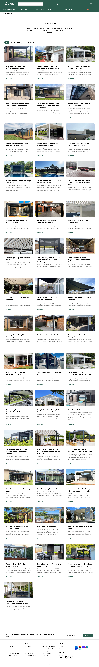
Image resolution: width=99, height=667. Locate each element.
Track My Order (13, 649)
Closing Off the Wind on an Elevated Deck (78, 221)
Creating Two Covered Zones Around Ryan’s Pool (79, 67)
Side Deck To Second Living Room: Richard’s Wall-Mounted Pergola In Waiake (49, 451)
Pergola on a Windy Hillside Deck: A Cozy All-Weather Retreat (80, 565)
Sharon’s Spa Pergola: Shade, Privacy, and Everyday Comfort (79, 490)
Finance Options (46, 651)
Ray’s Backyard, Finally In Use (47, 489)
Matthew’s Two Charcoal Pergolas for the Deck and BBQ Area (79, 260)
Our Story (28, 646)
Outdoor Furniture (9, 10)
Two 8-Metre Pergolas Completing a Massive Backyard (80, 373)
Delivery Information (14, 653)
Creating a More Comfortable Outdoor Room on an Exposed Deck (79, 183)
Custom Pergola (15, 42)
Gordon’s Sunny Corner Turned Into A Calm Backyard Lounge (17, 603)
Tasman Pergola (29, 42)
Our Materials (29, 653)
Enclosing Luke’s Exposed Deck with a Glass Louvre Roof (17, 144)
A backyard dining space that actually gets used (17, 527)
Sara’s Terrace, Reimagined (47, 526)
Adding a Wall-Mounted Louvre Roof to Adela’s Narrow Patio (17, 105)
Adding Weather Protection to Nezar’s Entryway (79, 105)
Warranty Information (48, 649)
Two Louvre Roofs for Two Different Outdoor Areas (15, 67)
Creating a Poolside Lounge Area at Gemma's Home (49, 182)
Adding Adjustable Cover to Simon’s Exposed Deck (47, 144)
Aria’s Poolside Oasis (75, 410)
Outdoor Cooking (54, 10)
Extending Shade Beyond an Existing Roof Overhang (78, 144)
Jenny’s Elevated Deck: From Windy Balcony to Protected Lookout (16, 451)
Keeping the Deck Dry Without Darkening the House (17, 336)
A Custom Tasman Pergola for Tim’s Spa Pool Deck (17, 373)
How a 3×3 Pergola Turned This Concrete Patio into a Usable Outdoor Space (48, 260)
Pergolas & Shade (26, 10)
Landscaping (40, 10)
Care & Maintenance (31, 655)
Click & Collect (13, 655)
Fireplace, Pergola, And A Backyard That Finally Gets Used (80, 450)
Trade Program (29, 651)
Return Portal (12, 651)
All (6, 42)
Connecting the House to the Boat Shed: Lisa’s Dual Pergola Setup (17, 412)
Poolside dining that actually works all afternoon (16, 565)
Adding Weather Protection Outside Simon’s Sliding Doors (48, 67)
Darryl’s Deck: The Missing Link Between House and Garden (48, 411)
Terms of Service (46, 653)
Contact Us (12, 646)
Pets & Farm (69, 10)
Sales (87, 10)
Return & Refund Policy (48, 646)
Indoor (79, 10)
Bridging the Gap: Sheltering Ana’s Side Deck (16, 221)
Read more (9, 78)
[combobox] (30, 4)
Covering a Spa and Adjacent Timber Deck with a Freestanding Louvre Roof (49, 106)
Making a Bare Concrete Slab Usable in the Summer (48, 221)
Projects (27, 649)
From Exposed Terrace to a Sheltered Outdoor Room (47, 298)
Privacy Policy (45, 655)
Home (4, 13)
